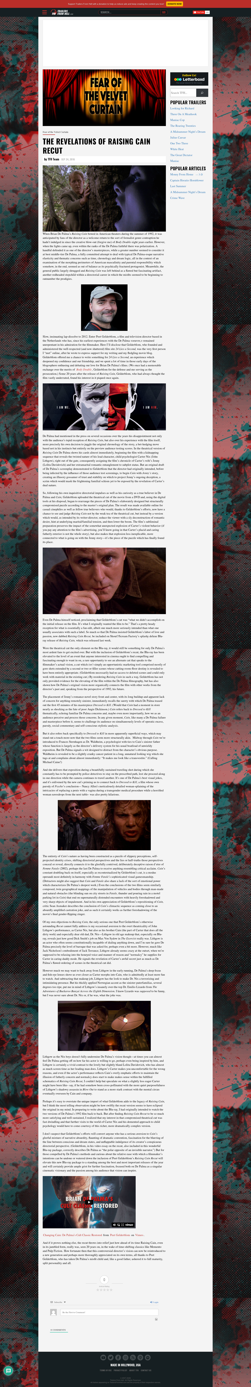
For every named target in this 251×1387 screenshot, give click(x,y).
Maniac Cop (177, 120)
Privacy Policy (120, 1370)
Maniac (174, 161)
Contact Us (146, 1370)
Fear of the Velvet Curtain (55, 132)
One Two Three (179, 143)
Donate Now (175, 4)
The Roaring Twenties (183, 126)
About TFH (134, 1370)
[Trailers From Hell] (54, 12)
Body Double (84, 369)
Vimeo (139, 1235)
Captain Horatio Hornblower (187, 180)
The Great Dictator (181, 155)
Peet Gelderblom (120, 1235)
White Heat (177, 149)
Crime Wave (177, 198)
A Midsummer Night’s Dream (188, 132)
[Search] (202, 93)
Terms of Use (106, 1370)
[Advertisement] (125, 43)
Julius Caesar (178, 137)
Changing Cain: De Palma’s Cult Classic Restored (72, 1235)
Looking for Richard (182, 108)
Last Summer (178, 186)
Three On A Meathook (183, 114)
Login (155, 1302)
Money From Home (186, 174)
